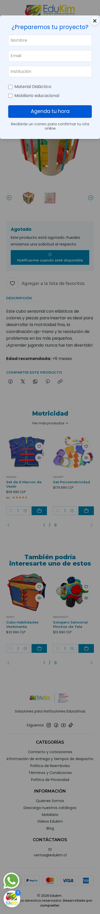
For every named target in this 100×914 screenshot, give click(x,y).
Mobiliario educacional (36, 96)
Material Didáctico (32, 87)
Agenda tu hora (50, 111)
